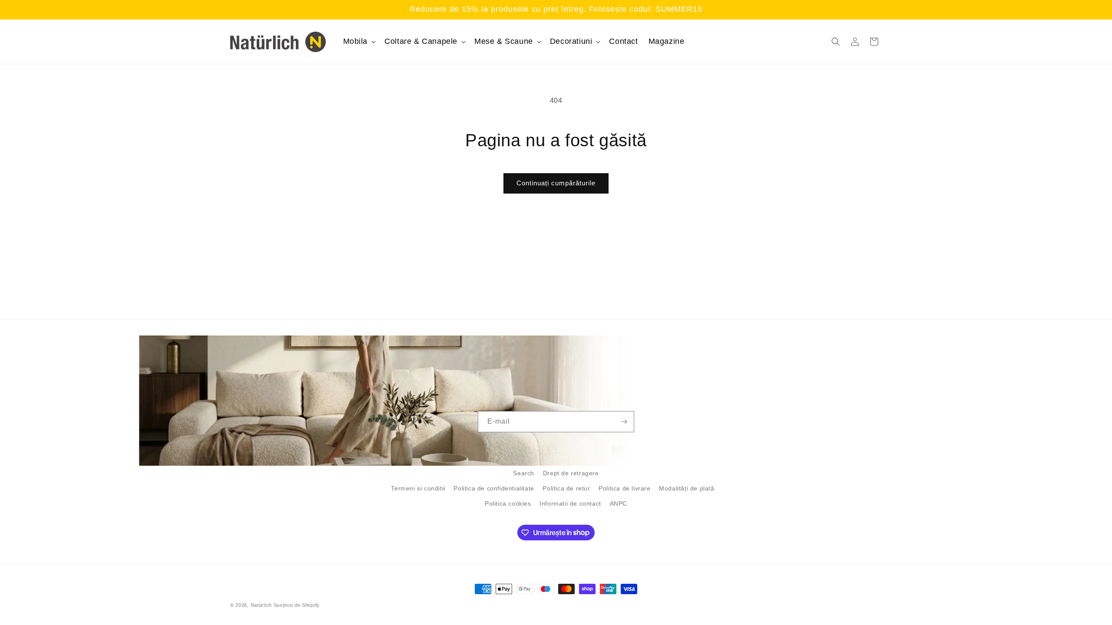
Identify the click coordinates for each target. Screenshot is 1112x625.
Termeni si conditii (418, 488)
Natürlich (261, 605)
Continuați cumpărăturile (556, 183)
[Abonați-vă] (623, 421)
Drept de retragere (571, 473)
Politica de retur (566, 488)
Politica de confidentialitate (493, 488)
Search (523, 473)
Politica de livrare (624, 488)
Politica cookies (508, 503)
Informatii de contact (570, 503)
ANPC (618, 503)
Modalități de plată (686, 488)
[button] (359, 41)
